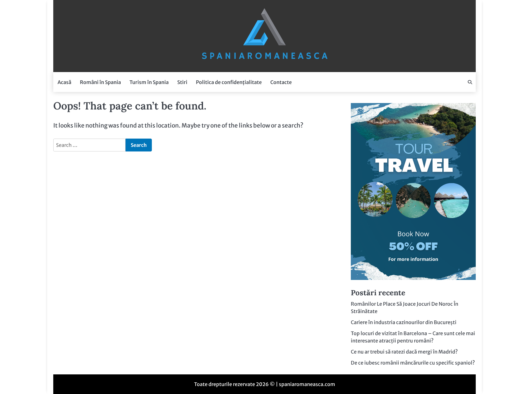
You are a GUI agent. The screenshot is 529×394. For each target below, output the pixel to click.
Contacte (281, 82)
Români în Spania (100, 82)
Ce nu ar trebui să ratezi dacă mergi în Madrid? (404, 352)
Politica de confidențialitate (229, 82)
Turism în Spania (149, 82)
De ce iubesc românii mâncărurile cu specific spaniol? (413, 363)
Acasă (64, 82)
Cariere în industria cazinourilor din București (403, 322)
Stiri (182, 82)
